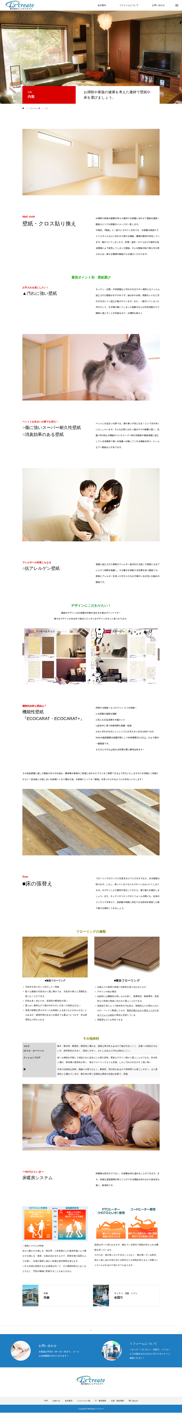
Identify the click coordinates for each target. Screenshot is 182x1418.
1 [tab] (86, 680)
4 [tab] (95, 680)
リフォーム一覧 (83, 1401)
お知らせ (56, 1401)
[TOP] (91, 1330)
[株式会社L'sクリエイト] (20, 5)
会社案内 (68, 1401)
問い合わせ (133, 1401)
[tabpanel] (91, 656)
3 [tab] (92, 680)
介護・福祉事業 (117, 1401)
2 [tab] (89, 680)
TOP (46, 1401)
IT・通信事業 (100, 1401)
